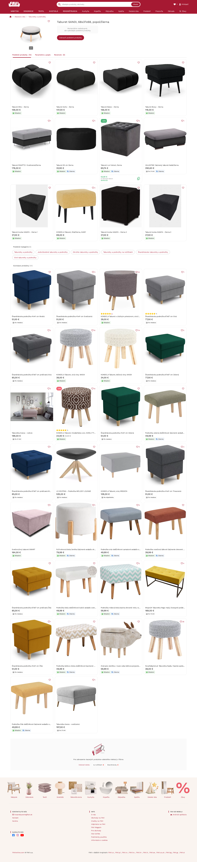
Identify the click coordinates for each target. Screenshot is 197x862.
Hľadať (135, 4)
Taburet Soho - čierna (65, 107)
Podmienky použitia (99, 837)
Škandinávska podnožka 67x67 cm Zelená (162, 375)
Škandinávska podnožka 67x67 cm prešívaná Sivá (31, 375)
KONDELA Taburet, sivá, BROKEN (114, 491)
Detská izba (152, 797)
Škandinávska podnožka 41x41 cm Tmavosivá (163, 491)
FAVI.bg (169, 852)
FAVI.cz (111, 852)
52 (139, 272)
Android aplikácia (180, 815)
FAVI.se (152, 852)
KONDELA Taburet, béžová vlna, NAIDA (116, 375)
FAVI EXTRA (95, 834)
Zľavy (183, 797)
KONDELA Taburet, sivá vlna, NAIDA (70, 375)
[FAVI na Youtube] (22, 835)
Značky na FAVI (97, 821)
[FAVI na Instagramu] (17, 835)
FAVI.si (182, 852)
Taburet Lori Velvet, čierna (111, 165)
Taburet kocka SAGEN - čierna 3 (114, 232)
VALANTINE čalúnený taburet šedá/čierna (161, 165)
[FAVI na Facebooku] (13, 835)
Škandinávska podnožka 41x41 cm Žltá (27, 666)
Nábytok (14, 797)
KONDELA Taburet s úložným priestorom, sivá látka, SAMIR (124, 316)
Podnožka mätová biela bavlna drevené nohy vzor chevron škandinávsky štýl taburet (135, 608)
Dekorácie (29, 797)
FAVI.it (146, 852)
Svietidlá (60, 797)
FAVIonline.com (18, 852)
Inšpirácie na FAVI (98, 824)
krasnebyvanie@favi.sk (23, 815)
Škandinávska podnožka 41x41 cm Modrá (28, 316)
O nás (93, 815)
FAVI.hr (139, 852)
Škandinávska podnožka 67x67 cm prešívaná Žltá (31, 608)
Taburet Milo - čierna (20, 107)
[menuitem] (14, 11)
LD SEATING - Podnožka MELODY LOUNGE (73, 491)
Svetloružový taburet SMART (23, 549)
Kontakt (15, 818)
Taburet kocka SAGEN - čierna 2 (158, 232)
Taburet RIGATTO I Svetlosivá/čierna (26, 165)
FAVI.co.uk (160, 852)
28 (183, 622)
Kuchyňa (90, 797)
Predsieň (167, 797)
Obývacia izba (20, 17)
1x (112, 313)
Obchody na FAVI (97, 818)
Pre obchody (96, 830)
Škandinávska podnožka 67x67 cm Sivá (161, 316)
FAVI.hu (132, 852)
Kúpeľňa (106, 797)
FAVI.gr (176, 852)
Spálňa (137, 797)
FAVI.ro (125, 852)
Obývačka (121, 797)
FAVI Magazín (96, 827)
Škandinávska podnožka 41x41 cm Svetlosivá (74, 316)
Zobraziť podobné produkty (70, 38)
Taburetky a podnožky (37, 17)
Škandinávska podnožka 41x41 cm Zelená (117, 433)
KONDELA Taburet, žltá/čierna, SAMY (71, 232)
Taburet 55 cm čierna (64, 165)
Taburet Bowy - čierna (154, 107)
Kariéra (15, 821)
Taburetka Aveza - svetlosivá (67, 724)
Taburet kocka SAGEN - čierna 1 (25, 232)
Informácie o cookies (99, 840)
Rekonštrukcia (76, 797)
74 (139, 330)
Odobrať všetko (84, 765)
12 (94, 389)
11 (139, 447)
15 (94, 330)
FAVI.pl (118, 852)
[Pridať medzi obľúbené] (49, 21)
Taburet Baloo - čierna (110, 107)
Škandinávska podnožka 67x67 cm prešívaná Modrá (32, 491)
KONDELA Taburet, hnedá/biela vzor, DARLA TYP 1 (76, 433)
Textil (45, 797)
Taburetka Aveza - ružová (22, 433)
